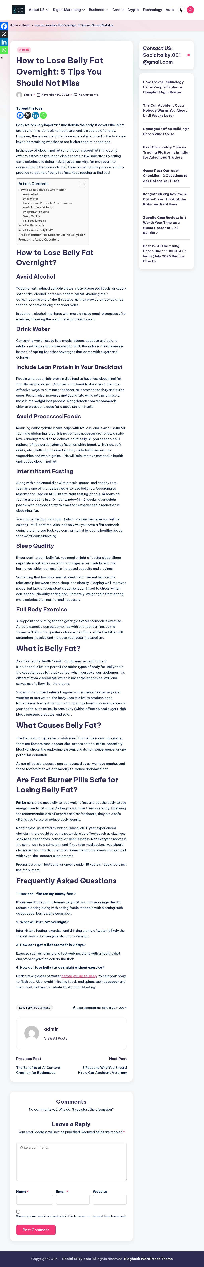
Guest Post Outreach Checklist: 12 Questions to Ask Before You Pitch (165, 175)
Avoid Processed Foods (38, 207)
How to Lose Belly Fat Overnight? (42, 190)
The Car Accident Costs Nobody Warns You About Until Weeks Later (165, 110)
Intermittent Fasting (36, 211)
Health (26, 25)
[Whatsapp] (43, 115)
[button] (55, 1038)
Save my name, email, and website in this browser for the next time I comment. (71, 1216)
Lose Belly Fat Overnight (34, 1007)
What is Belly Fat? (31, 225)
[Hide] (1, 57)
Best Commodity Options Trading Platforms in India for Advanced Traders (165, 152)
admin (51, 1029)
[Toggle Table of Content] (80, 184)
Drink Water (30, 198)
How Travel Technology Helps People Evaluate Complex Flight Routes (163, 87)
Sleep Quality (31, 216)
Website (100, 1191)
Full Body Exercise (34, 220)
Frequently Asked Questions (38, 239)
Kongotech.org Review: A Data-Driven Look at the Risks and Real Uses (165, 199)
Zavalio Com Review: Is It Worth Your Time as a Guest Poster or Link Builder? (164, 225)
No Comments (88, 94)
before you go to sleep (79, 976)
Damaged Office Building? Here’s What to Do (166, 131)
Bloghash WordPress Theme (148, 1259)
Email (62, 1191)
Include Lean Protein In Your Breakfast (48, 203)
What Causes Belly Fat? (35, 230)
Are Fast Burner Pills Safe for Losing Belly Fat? (51, 235)
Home (14, 25)
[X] (27, 115)
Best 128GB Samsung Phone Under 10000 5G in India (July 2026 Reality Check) (165, 254)
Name (22, 1191)
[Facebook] (20, 115)
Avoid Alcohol (32, 194)
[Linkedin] (35, 115)
